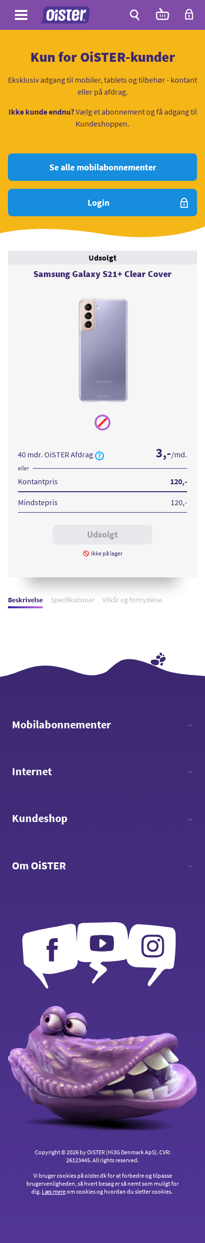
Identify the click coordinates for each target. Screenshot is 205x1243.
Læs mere (54, 1191)
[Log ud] (189, 17)
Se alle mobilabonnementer (102, 167)
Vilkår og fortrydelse (132, 599)
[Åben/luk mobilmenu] (21, 16)
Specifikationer (73, 599)
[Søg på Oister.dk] (134, 15)
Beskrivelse (25, 599)
